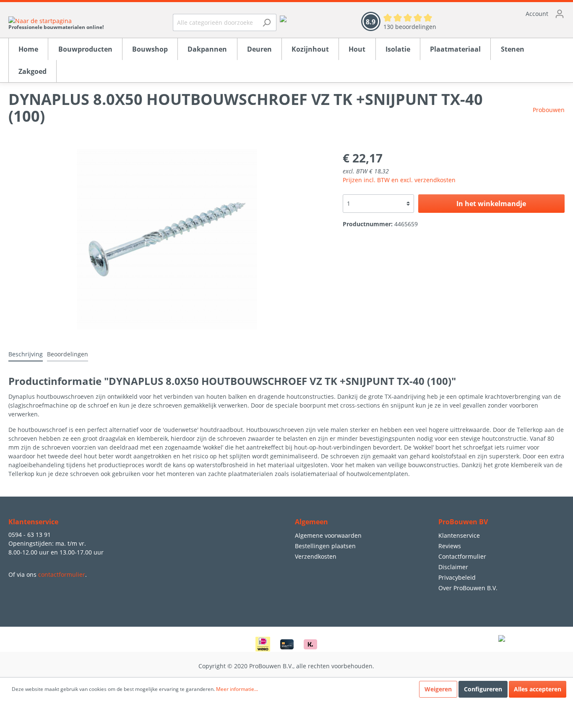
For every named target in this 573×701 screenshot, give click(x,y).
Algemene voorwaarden (328, 535)
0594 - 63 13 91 (29, 535)
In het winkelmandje (491, 203)
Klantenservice (459, 535)
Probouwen (549, 110)
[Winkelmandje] (509, 27)
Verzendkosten (315, 556)
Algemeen (311, 521)
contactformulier (61, 574)
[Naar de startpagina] (56, 20)
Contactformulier (462, 556)
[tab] (25, 353)
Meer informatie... (237, 689)
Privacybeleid (457, 577)
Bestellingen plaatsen (325, 546)
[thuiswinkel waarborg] (283, 18)
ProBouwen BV (463, 521)
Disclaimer (453, 567)
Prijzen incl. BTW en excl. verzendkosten (399, 180)
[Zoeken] (266, 22)
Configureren (483, 689)
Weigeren (438, 689)
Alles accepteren (537, 689)
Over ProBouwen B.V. (467, 588)
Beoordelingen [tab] (67, 354)
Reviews (449, 546)
